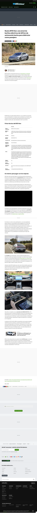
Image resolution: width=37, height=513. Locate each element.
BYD (26, 386)
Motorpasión (31, 487)
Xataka (3, 487)
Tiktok (22, 456)
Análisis (15, 468)
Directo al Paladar (25, 487)
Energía (15, 469)
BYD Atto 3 (29, 77)
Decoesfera (3, 497)
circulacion (11, 7)
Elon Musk (13, 24)
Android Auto (15, 213)
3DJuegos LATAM (11, 504)
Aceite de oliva (27, 24)
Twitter (33, 7)
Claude (28, 443)
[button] (11, 69)
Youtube (11, 456)
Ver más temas (4, 475)
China (4, 24)
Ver (19, 410)
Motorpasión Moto (32, 488)
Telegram (14, 456)
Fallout (17, 24)
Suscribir (16, 449)
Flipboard (15, 41)
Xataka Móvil (4, 488)
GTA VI (35, 24)
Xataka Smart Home (4, 491)
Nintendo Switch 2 (8, 24)
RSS (16, 456)
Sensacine (17, 487)
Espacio (26, 468)
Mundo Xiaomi (4, 493)
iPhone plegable (19, 443)
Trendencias (4, 496)
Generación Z (21, 24)
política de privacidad (14, 451)
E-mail (16, 41)
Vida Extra (10, 488)
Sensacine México (18, 504)
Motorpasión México (31, 505)
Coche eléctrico (21, 386)
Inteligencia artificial (28, 471)
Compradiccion (4, 499)
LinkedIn (20, 456)
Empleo (15, 473)
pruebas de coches (4, 7)
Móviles (3, 469)
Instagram (13, 456)
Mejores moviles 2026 (12, 443)
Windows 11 (26, 473)
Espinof (17, 488)
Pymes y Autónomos (10, 498)
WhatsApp (5, 456)
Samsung (15, 471)
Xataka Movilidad (18, 4)
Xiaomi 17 (31, 24)
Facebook (35, 7)
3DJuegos (10, 487)
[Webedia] (35, 0)
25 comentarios (8, 41)
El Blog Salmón (11, 496)
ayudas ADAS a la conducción (25, 258)
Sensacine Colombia (17, 506)
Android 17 (24, 443)
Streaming (3, 468)
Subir (32, 483)
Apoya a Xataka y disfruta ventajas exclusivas (16, 460)
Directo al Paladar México (25, 505)
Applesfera (3, 489)
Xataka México (4, 504)
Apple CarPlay (21, 213)
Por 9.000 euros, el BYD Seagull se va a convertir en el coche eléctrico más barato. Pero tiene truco (24, 334)
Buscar (33, 479)
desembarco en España (25, 73)
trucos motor (16, 7)
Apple (3, 471)
